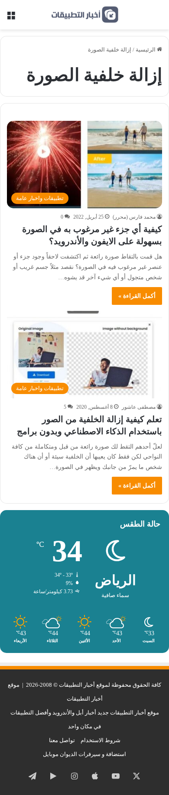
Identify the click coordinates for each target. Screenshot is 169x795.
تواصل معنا (62, 740)
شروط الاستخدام (100, 740)
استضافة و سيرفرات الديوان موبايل (84, 754)
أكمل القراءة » (137, 296)
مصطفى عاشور (139, 407)
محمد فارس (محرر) (134, 217)
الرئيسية (146, 49)
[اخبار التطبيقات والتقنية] (84, 14)
